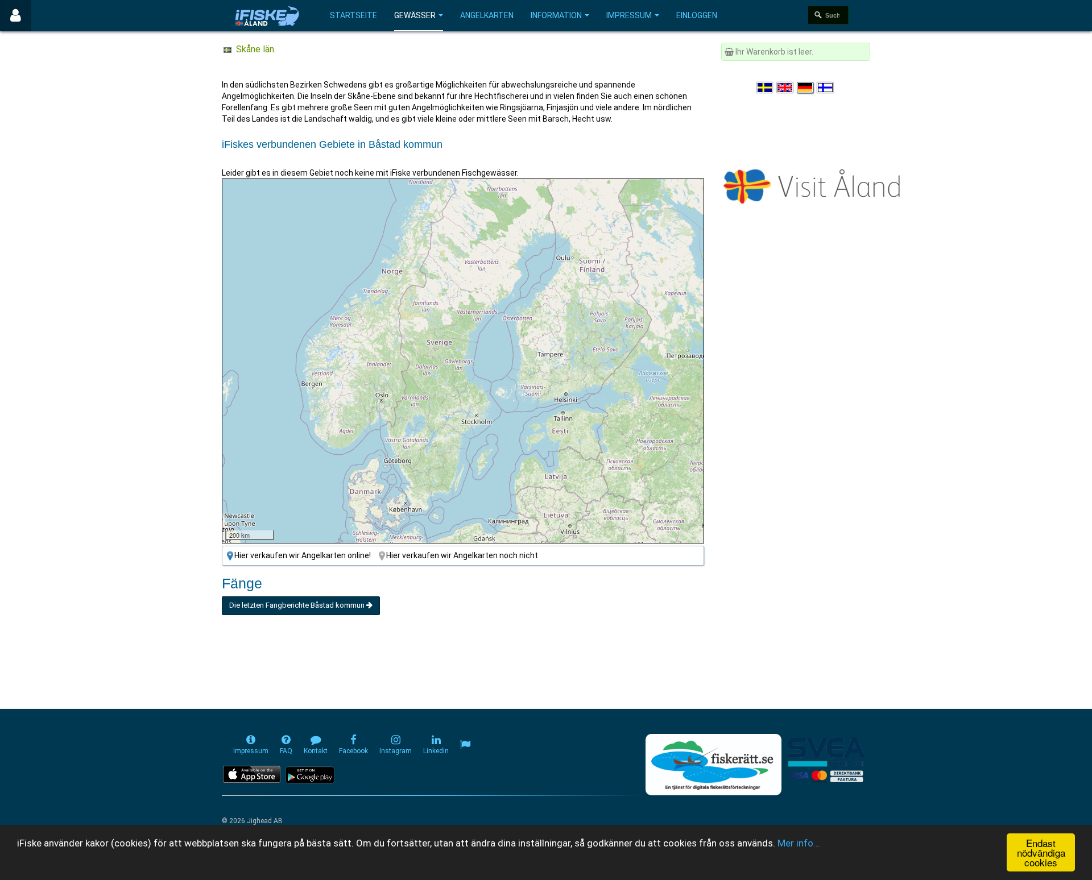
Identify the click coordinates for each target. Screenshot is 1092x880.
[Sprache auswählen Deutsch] (806, 87)
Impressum (629, 15)
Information (556, 15)
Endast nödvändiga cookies (1041, 852)
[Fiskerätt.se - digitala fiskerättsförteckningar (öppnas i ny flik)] (713, 764)
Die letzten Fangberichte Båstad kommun (297, 605)
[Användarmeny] (15, 15)
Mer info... (798, 843)
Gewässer (415, 15)
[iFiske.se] (267, 15)
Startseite (353, 15)
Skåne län (255, 49)
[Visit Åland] (814, 184)
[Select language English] (785, 87)
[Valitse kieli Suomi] (826, 87)
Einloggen (696, 15)
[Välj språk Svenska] (765, 87)
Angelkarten (487, 15)
